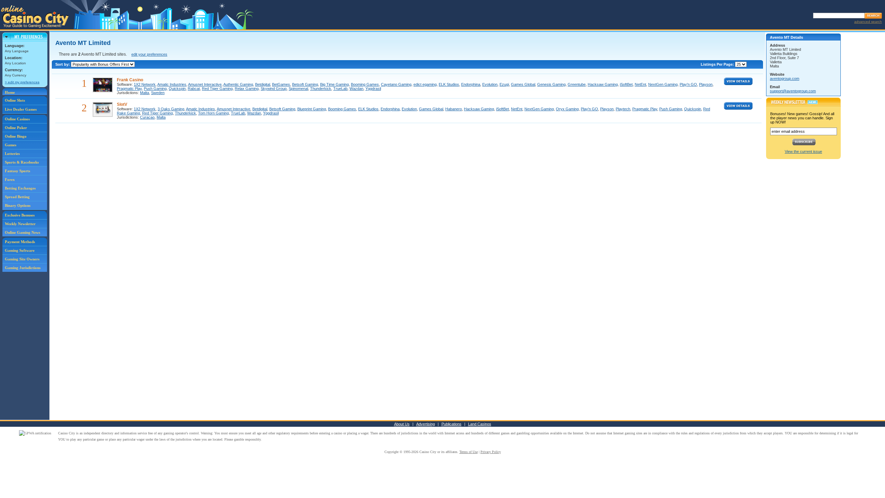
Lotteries (12, 153)
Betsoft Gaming (305, 84)
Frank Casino (130, 79)
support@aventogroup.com (793, 91)
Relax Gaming (247, 88)
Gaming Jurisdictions (22, 268)
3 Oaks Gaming (171, 109)
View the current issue (803, 151)
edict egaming (425, 84)
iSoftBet (626, 84)
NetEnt (640, 84)
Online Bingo (16, 136)
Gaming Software (20, 250)
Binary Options (17, 205)
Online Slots (15, 100)
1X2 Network (145, 84)
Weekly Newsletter (20, 224)
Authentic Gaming (238, 84)
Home (10, 92)
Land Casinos (479, 424)
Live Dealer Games (21, 109)
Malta (144, 93)
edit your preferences (149, 54)
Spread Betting (17, 197)
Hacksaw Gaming (603, 84)
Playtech (623, 109)
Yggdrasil (373, 88)
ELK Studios (449, 84)
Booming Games (365, 84)
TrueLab (340, 88)
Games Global (523, 84)
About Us (402, 424)
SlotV (122, 104)
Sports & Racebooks (22, 162)
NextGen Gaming (663, 84)
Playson (705, 84)
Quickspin (177, 88)
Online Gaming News (22, 232)
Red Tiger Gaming (217, 88)
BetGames (281, 84)
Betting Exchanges (20, 188)
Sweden (158, 93)
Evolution (489, 84)
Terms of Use (468, 452)
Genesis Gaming (551, 84)
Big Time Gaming (334, 84)
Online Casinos (17, 119)
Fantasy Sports (17, 171)
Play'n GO (688, 84)
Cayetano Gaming (396, 84)
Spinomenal (298, 88)
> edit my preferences (22, 82)
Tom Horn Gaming (213, 113)
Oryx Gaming (567, 109)
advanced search (868, 22)
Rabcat (194, 88)
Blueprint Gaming (311, 109)
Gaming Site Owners (22, 259)
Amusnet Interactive (205, 84)
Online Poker (16, 128)
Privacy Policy (491, 452)
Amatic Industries (171, 84)
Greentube (577, 84)
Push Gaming (155, 88)
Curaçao (147, 117)
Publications (451, 424)
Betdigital (262, 84)
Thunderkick (320, 88)
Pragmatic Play (129, 88)
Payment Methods (20, 242)
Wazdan (356, 88)
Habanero (453, 109)
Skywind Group (274, 88)
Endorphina (470, 84)
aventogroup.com (784, 78)
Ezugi (504, 84)
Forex (10, 179)
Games (10, 145)
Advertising (425, 424)
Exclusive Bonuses (20, 215)
